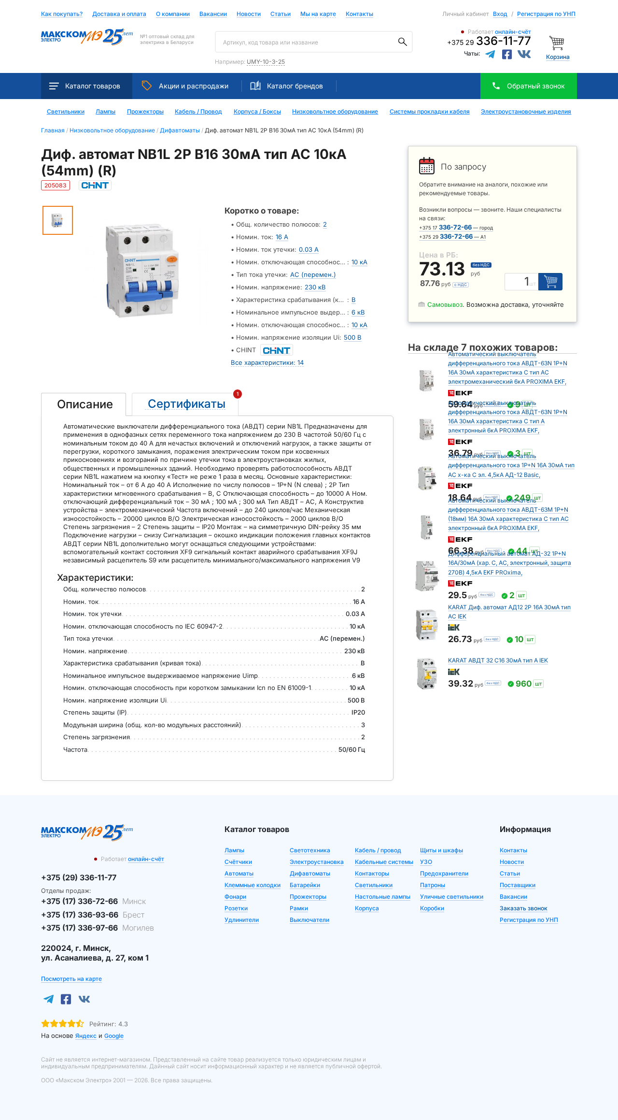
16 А (282, 237)
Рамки (299, 908)
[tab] (83, 404)
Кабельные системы (384, 861)
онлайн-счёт (513, 31)
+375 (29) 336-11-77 (78, 877)
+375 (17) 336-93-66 (92, 914)
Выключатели (309, 919)
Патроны (432, 885)
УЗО (426, 861)
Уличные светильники (451, 896)
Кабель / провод (378, 850)
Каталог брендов (295, 86)
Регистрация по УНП (546, 13)
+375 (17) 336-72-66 (93, 901)
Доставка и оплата (119, 14)
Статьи (280, 14)
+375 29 (489, 42)
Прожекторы (145, 112)
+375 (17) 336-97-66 (97, 928)
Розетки (236, 908)
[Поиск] (402, 42)
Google (114, 1035)
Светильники (65, 112)
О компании (173, 13)
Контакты (359, 13)
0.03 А (309, 249)
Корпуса (367, 908)
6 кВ (358, 312)
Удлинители (242, 919)
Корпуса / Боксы (257, 112)
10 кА (359, 262)
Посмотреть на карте (71, 978)
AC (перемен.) (313, 274)
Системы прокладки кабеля (430, 112)
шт (532, 283)
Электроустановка (317, 861)
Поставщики (517, 885)
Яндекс (86, 1035)
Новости (249, 14)
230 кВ (315, 287)
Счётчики (238, 861)
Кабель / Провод (198, 112)
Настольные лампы (382, 896)
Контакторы (372, 873)
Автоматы (239, 873)
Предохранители (444, 873)
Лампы (105, 112)
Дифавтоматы (310, 873)
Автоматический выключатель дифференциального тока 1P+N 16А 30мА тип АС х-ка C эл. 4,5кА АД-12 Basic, (511, 465)
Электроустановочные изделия (526, 112)
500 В (353, 337)
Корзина (558, 56)
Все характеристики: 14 (267, 362)
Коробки (432, 908)
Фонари (235, 896)
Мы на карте (318, 13)
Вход (500, 13)
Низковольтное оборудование (335, 112)
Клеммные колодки (253, 885)
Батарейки (305, 885)
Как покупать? (62, 14)
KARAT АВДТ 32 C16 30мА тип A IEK (498, 660)
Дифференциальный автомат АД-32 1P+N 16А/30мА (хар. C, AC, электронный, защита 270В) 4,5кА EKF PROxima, (509, 562)
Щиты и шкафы (441, 850)
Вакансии (213, 14)
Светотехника (310, 850)
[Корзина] (557, 42)
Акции (193, 86)
